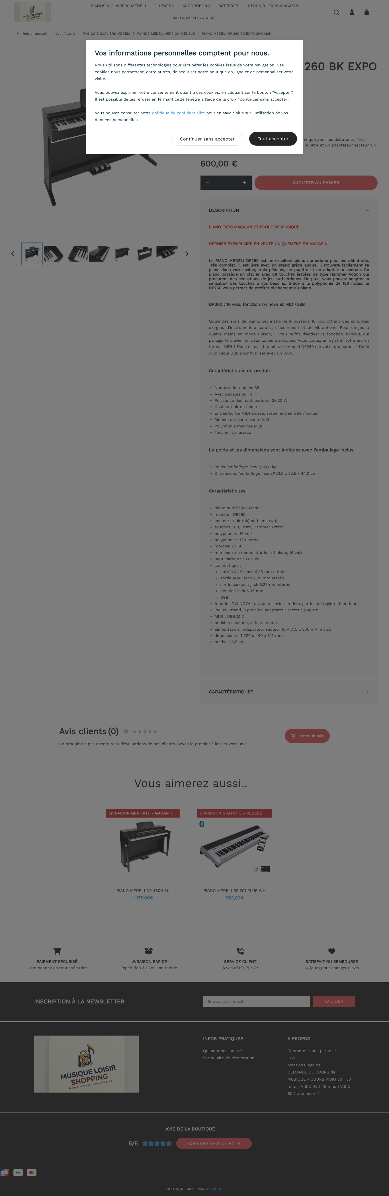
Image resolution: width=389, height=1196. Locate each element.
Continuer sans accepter (207, 139)
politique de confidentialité (178, 113)
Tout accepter (273, 138)
